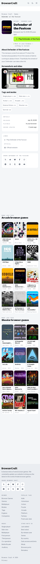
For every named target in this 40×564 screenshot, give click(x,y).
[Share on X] (5, 160)
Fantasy (24, 516)
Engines (4, 513)
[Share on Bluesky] (15, 160)
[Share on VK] (20, 164)
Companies (6, 516)
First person (6, 535)
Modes (4, 507)
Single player (6, 527)
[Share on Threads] (10, 164)
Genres (4, 501)
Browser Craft (7, 14)
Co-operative (6, 541)
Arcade (23, 510)
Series (23, 535)
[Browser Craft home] (9, 3)
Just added (25, 527)
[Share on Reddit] (10, 160)
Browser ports (26, 547)
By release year (26, 533)
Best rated (25, 530)
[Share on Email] (24, 164)
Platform (24, 513)
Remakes (24, 550)
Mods (23, 544)
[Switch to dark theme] (32, 3)
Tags (3, 510)
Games (16, 14)
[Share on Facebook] (20, 160)
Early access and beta (28, 541)
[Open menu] (36, 3)
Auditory (5, 547)
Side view (5, 530)
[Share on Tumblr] (15, 164)
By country (25, 538)
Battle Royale (6, 544)
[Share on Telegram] (5, 164)
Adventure (25, 501)
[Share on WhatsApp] (24, 160)
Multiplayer (5, 504)
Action (23, 504)
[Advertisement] (20, 8)
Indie (23, 498)
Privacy (4, 560)
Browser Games (7, 498)
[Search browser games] (28, 3)
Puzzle (23, 507)
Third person (6, 538)
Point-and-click (26, 519)
